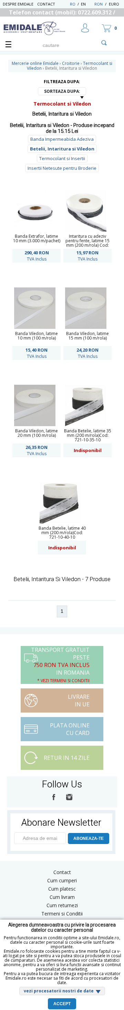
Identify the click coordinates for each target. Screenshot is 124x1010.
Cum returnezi (62, 905)
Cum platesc (62, 888)
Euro (114, 4)
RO (72, 4)
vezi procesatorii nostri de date (59, 991)
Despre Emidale (18, 4)
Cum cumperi (62, 880)
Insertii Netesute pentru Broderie (62, 168)
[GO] (104, 42)
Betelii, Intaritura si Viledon (62, 149)
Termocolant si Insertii (62, 158)
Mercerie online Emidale (35, 63)
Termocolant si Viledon (62, 103)
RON (98, 4)
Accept (62, 1003)
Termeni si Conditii (62, 913)
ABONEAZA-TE (88, 838)
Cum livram (62, 897)
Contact (46, 4)
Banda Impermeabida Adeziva (62, 139)
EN (87, 4)
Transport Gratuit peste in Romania (60, 665)
